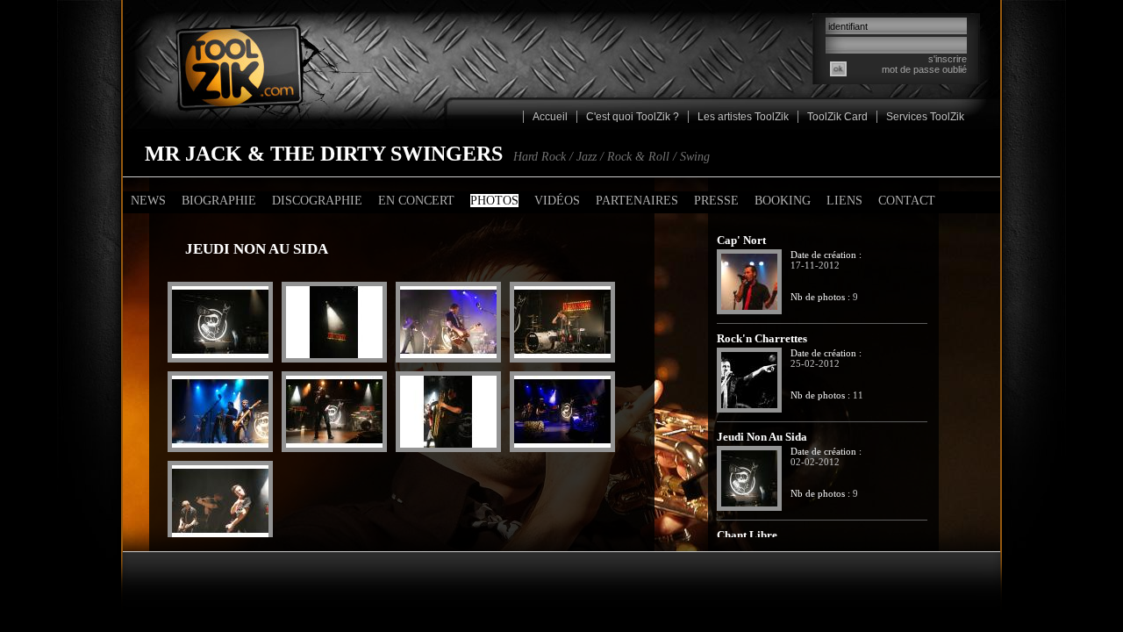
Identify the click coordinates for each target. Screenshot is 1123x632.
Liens (844, 200)
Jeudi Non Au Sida (762, 437)
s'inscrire (947, 59)
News (148, 200)
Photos (494, 200)
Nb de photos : (820, 296)
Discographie (317, 200)
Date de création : (826, 254)
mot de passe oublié (924, 69)
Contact (906, 200)
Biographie (219, 200)
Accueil (550, 117)
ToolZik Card (837, 117)
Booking (783, 200)
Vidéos (557, 200)
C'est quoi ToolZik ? (632, 117)
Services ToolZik (925, 117)
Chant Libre (747, 535)
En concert (416, 200)
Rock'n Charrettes (762, 339)
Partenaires (637, 200)
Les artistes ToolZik (743, 117)
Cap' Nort (741, 240)
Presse (716, 200)
